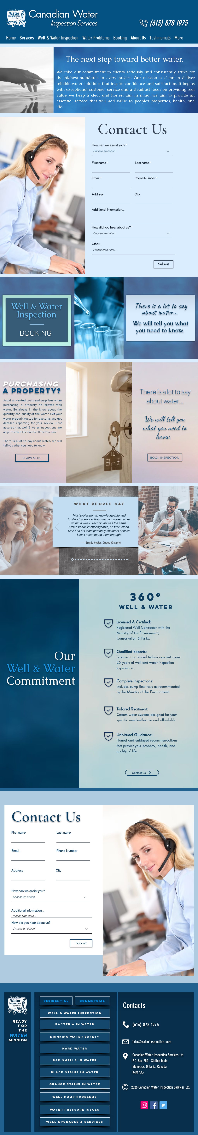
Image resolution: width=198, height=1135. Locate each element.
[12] (100, 559)
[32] (124, 559)
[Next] (142, 527)
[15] (83, 559)
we (71, 95)
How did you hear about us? (111, 227)
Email (96, 178)
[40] (92, 559)
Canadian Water (63, 14)
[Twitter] (163, 1105)
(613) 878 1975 (145, 1024)
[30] (121, 559)
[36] (127, 559)
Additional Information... (108, 209)
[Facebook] (154, 1105)
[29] (119, 559)
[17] (78, 559)
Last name (142, 162)
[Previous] (57, 527)
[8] (72, 559)
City (137, 194)
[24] (111, 559)
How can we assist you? (108, 145)
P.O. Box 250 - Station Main (149, 1060)
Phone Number (145, 178)
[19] (105, 559)
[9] (81, 559)
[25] (113, 559)
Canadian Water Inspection (150, 1055)
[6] (89, 559)
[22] (108, 559)
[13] (102, 559)
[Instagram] (144, 1105)
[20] (86, 559)
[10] (94, 559)
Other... (96, 243)
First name (99, 162)
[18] (97, 559)
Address (98, 194)
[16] (75, 559)
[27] (116, 559)
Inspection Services (73, 23)
